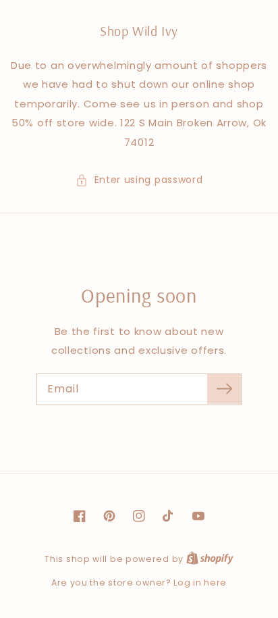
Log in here (200, 582)
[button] (139, 180)
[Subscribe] (224, 389)
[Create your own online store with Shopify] (209, 558)
